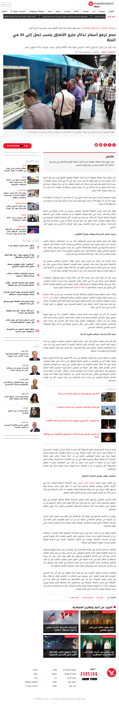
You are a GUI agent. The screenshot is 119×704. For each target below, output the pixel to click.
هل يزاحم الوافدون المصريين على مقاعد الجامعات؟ (77, 407)
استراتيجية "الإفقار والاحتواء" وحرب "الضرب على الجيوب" (16, 355)
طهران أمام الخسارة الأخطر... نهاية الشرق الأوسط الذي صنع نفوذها (20, 284)
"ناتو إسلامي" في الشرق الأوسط (18, 412)
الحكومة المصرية (80, 287)
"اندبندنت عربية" (108, 52)
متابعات (23, 177)
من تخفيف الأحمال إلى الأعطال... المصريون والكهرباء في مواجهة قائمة (71, 435)
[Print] (96, 145)
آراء (93, 11)
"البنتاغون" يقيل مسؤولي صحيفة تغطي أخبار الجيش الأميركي (20, 265)
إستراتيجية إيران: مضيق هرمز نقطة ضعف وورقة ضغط (16, 397)
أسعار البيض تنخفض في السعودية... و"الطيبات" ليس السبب (19, 330)
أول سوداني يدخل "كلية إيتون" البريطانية (16, 219)
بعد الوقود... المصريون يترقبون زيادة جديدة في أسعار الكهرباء (72, 420)
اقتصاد (86, 11)
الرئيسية (112, 28)
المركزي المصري (87, 597)
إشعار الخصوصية (70, 673)
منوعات (67, 11)
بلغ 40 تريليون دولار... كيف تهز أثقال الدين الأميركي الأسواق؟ (63, 653)
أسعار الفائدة (74, 597)
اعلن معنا (72, 685)
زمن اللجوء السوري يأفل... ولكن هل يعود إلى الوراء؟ (16, 207)
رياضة (58, 11)
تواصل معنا (72, 681)
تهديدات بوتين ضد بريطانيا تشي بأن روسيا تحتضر (17, 369)
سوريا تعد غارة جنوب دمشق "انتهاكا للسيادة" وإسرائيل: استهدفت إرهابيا (15, 195)
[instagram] (91, 674)
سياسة (102, 11)
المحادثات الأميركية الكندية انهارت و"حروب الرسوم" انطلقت (61, 628)
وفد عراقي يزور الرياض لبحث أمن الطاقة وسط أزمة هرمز (99, 653)
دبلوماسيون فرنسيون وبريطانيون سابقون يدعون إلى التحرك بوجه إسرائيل (78, 16)
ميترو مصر (99, 597)
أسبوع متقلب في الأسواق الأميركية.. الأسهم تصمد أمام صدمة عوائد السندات (15, 231)
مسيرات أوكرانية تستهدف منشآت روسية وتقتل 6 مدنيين (20, 274)
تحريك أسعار (48, 297)
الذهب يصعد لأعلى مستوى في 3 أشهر (21, 246)
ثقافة (76, 11)
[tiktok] (84, 674)
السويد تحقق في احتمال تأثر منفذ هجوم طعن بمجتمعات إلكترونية (16, 182)
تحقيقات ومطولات (36, 11)
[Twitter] (93, 674)
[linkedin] (86, 674)
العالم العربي (22, 190)
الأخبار (111, 11)
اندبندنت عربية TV (17, 11)
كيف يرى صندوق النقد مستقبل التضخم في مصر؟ (78, 393)
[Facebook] (96, 674)
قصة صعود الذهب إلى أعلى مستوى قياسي (101, 628)
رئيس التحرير (71, 677)
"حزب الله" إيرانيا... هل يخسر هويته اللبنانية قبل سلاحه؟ (20, 312)
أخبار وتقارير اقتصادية (90, 28)
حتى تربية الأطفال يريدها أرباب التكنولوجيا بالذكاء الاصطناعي (15, 383)
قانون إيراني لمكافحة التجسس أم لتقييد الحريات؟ (16, 426)
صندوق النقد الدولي (87, 483)
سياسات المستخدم (69, 669)
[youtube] (89, 674)
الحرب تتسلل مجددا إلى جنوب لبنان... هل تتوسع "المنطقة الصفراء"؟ (19, 321)
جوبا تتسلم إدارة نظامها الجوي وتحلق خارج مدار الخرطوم (19, 302)
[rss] (81, 674)
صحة (50, 11)
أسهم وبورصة (21, 226)
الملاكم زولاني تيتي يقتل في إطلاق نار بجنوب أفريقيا (15, 169)
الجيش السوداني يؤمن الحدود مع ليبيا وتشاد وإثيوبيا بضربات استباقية (27, 16)
